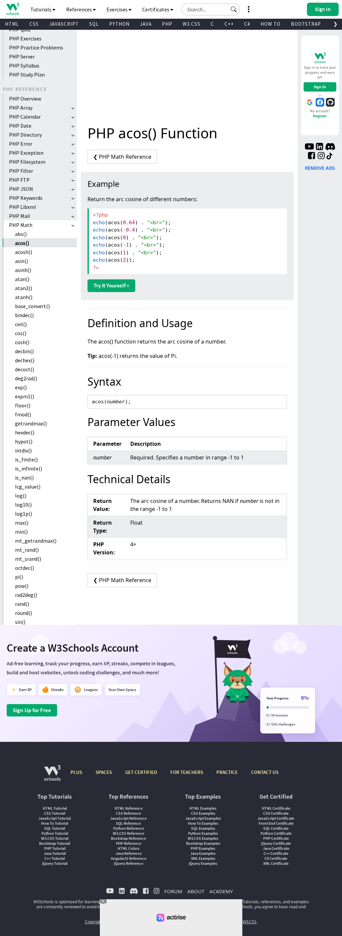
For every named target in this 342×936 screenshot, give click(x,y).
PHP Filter (21, 170)
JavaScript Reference (128, 818)
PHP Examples (203, 848)
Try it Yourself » (111, 285)
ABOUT (195, 891)
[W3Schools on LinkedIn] (319, 147)
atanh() (23, 297)
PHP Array (20, 107)
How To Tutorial (54, 823)
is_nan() (24, 477)
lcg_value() (27, 486)
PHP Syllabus (24, 65)
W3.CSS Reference (128, 833)
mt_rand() (27, 549)
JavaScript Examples (203, 818)
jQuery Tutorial (54, 863)
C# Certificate (276, 858)
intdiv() (23, 450)
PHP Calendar (25, 116)
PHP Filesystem (27, 161)
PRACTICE (227, 772)
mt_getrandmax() (35, 540)
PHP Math (20, 225)
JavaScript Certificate (276, 818)
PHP (167, 24)
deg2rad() (26, 378)
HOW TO (271, 24)
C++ (229, 24)
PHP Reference (128, 843)
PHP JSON (21, 188)
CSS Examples (203, 813)
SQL (94, 24)
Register (320, 116)
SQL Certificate (276, 828)
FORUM (173, 891)
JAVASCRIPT (64, 24)
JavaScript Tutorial (54, 818)
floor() (22, 405)
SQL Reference (128, 823)
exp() (21, 387)
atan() (22, 279)
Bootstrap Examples (203, 843)
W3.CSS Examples (203, 838)
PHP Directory (25, 134)
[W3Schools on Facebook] (311, 156)
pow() (21, 585)
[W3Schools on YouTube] (309, 147)
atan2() (23, 288)
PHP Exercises (25, 38)
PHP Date (20, 125)
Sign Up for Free (32, 710)
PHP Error (20, 143)
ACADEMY (221, 891)
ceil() (21, 324)
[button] (233, 9)
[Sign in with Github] (330, 102)
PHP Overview (25, 98)
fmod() (23, 414)
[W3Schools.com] (52, 776)
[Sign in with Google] (309, 102)
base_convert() (32, 306)
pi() (19, 576)
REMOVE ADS (320, 168)
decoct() (24, 369)
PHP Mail (19, 216)
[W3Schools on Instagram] (321, 156)
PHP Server (22, 56)
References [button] (79, 9)
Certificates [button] (156, 9)
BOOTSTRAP (306, 24)
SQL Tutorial (54, 828)
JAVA (146, 24)
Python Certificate (276, 833)
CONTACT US (265, 772)
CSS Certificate (276, 813)
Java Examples (202, 853)
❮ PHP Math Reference (122, 156)
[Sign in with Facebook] (320, 102)
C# (247, 24)
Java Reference (129, 853)
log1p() (23, 513)
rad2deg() (26, 594)
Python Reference (128, 828)
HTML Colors (128, 848)
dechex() (24, 360)
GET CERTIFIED (141, 772)
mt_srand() (28, 558)
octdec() (24, 567)
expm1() (24, 396)
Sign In (320, 86)
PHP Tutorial (54, 848)
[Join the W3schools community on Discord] (330, 147)
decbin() (24, 351)
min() (21, 531)
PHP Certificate (276, 838)
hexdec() (24, 432)
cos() (20, 333)
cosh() (22, 342)
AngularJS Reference (128, 858)
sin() (20, 622)
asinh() (23, 270)
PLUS (76, 772)
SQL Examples (203, 828)
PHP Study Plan (27, 74)
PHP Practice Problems (36, 47)
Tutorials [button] (41, 9)
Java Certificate (276, 848)
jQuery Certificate (276, 843)
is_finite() (26, 459)
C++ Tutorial (54, 858)
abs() (21, 234)
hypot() (23, 441)
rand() (22, 603)
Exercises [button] (118, 9)
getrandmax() (31, 423)
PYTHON (119, 24)
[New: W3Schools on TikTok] (330, 156)
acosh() (23, 252)
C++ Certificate (276, 853)
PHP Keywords (25, 197)
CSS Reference (128, 813)
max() (21, 522)
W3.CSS (191, 24)
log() (20, 495)
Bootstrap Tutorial (54, 843)
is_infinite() (28, 468)
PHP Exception (26, 152)
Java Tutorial (55, 853)
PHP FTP (19, 179)
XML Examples (203, 858)
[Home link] (12, 9)
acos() (22, 243)
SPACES (104, 772)
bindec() (24, 315)
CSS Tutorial (54, 813)
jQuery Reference (128, 863)
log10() (23, 504)
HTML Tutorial (55, 808)
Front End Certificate (276, 823)
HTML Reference (129, 808)
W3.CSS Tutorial (54, 838)
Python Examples (203, 833)
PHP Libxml (22, 207)
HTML (12, 24)
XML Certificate (276, 863)
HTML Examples (202, 808)
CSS (34, 24)
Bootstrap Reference (128, 838)
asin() (21, 261)
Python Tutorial (54, 833)
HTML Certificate (276, 808)
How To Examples (203, 823)
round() (23, 613)
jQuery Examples (203, 863)
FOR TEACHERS (186, 772)
